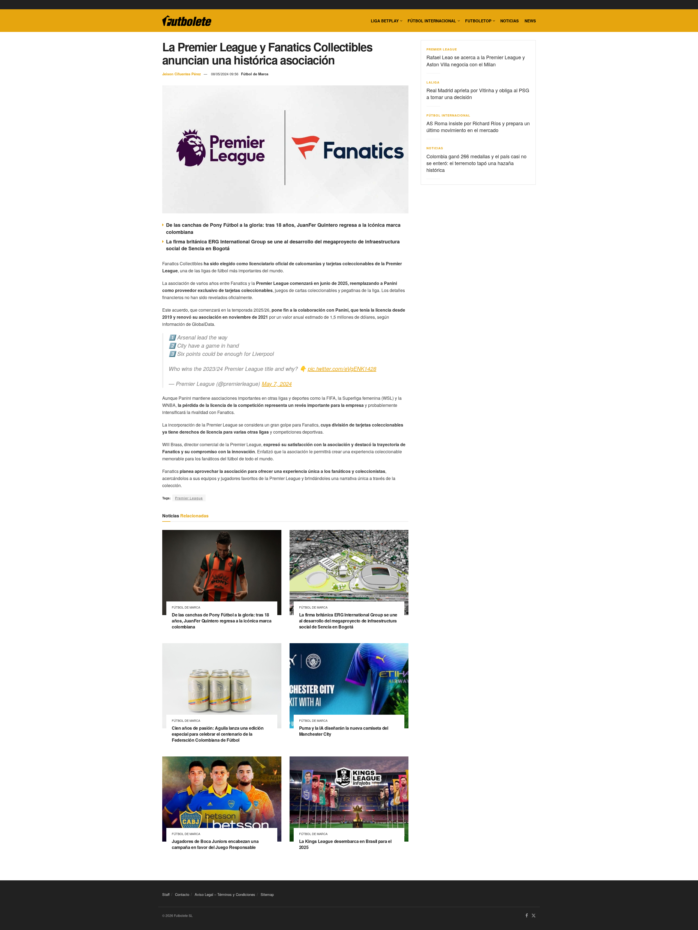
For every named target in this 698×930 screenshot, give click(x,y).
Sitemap (267, 894)
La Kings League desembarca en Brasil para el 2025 (345, 844)
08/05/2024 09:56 (224, 73)
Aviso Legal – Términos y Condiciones (225, 894)
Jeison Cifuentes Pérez (181, 73)
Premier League (189, 498)
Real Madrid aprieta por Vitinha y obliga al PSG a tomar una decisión (477, 93)
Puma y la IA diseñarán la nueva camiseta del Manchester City (343, 731)
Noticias (509, 20)
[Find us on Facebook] (526, 916)
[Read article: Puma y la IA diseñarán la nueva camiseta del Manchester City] (349, 685)
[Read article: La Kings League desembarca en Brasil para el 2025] (349, 799)
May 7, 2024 (277, 384)
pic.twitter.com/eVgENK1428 (342, 368)
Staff (166, 894)
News (530, 20)
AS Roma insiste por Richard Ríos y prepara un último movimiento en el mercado (478, 126)
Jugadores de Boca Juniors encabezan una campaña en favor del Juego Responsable (215, 844)
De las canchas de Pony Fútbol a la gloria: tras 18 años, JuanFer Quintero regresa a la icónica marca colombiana (283, 228)
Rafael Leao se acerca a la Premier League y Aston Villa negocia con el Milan (475, 60)
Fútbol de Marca (254, 73)
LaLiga (433, 82)
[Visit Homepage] (186, 20)
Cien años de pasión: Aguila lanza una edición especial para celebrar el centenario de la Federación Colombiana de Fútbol (218, 734)
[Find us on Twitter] (533, 916)
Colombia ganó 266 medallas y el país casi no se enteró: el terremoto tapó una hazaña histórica (476, 163)
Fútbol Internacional (432, 20)
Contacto (182, 894)
